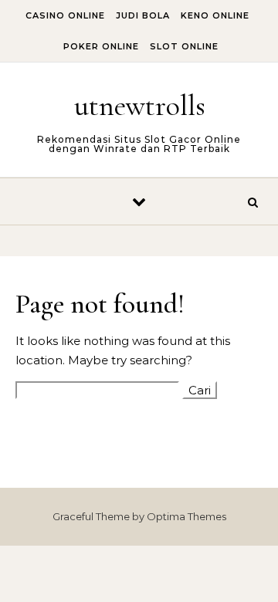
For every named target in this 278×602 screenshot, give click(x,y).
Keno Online (215, 15)
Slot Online (184, 46)
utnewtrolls (139, 105)
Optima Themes (186, 516)
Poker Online (101, 46)
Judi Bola (143, 15)
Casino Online (65, 15)
